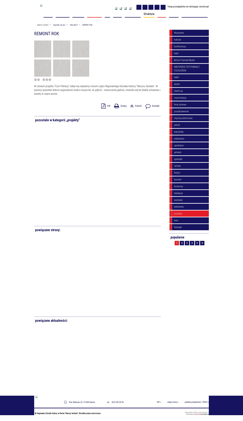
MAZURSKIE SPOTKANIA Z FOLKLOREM (187, 68)
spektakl (178, 159)
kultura (177, 39)
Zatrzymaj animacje (138, 7)
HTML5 (160, 414)
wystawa (178, 200)
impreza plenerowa (183, 118)
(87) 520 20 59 (118, 402)
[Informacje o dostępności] (145, 7)
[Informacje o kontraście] (163, 7)
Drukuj (119, 105)
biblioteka (179, 206)
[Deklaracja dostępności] (150, 7)
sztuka (177, 165)
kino (176, 220)
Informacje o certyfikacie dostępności (122, 414)
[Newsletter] (121, 8)
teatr (176, 53)
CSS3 (163, 414)
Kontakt (151, 105)
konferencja (180, 46)
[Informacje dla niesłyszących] (157, 7)
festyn (177, 172)
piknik (177, 125)
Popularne (177, 237)
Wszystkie (179, 32)
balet (176, 77)
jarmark (177, 152)
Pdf (104, 105)
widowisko (179, 138)
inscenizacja (180, 97)
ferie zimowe (180, 104)
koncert (177, 179)
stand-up (178, 90)
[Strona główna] (38, 14)
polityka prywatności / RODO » (197, 402)
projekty (178, 213)
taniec (177, 84)
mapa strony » (173, 402)
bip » (159, 402)
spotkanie (179, 145)
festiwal (178, 227)
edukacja (178, 193)
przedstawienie (181, 111)
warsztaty (179, 131)
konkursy (178, 186)
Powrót (135, 105)
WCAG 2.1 (171, 414)
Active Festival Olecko (184, 60)
